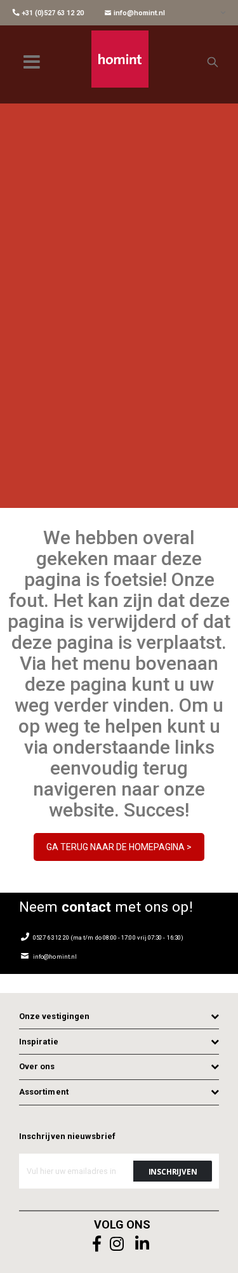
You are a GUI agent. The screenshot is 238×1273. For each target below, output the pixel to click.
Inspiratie (38, 1041)
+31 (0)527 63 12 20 (52, 13)
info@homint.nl (138, 13)
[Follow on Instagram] (117, 1244)
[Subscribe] (173, 1171)
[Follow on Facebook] (97, 1244)
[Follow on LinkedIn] (143, 1244)
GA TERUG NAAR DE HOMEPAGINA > (119, 847)
